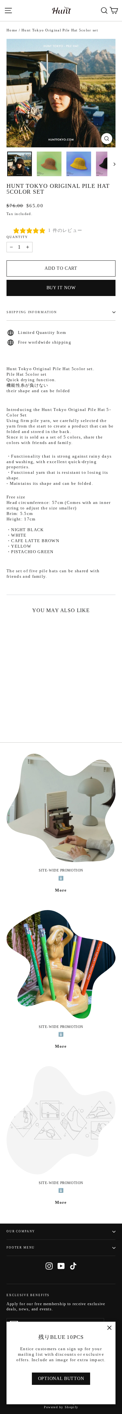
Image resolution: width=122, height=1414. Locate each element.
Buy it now (61, 287)
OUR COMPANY (21, 1231)
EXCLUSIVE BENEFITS (28, 1295)
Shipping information (32, 312)
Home (12, 30)
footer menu (21, 1247)
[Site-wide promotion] (61, 808)
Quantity (17, 237)
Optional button (61, 1378)
